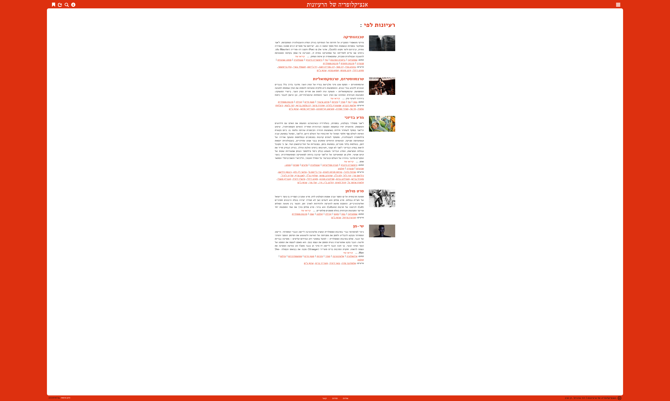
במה (355, 102)
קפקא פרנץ (333, 70)
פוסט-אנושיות (284, 60)
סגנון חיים (309, 102)
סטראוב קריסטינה (325, 109)
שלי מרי (313, 182)
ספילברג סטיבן (326, 179)
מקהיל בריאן (357, 179)
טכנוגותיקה (353, 37)
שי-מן (358, 226)
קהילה (299, 102)
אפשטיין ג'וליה (333, 105)
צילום (283, 256)
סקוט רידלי (358, 70)
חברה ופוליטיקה (330, 165)
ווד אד (353, 109)
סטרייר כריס (321, 263)
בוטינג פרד (350, 67)
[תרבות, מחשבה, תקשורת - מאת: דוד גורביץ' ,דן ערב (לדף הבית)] (337, 4)
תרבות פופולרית (330, 63)
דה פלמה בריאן (303, 105)
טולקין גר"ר (312, 175)
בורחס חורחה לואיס (332, 172)
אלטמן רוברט (349, 105)
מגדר (342, 102)
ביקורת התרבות (337, 60)
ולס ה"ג (338, 175)
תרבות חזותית (347, 63)
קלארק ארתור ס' (356, 182)
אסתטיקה (352, 60)
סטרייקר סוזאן (307, 109)
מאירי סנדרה (342, 109)
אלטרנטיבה (338, 256)
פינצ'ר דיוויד (299, 179)
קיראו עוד (300, 56)
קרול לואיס (340, 182)
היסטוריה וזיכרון (314, 60)
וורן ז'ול (347, 175)
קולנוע (341, 168)
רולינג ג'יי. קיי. (326, 182)
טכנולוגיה (298, 60)
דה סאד (340, 67)
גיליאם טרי (358, 175)
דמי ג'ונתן (289, 105)
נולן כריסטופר (285, 67)
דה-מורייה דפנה (327, 67)
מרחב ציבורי (323, 102)
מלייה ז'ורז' (287, 175)
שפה (312, 214)
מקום (336, 214)
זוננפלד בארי (299, 67)
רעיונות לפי (378, 25)
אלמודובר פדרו (349, 263)
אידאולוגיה (352, 256)
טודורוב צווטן (326, 175)
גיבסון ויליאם (285, 172)
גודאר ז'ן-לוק (300, 172)
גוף (326, 60)
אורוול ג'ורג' (350, 172)
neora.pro (65, 397)
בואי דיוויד (334, 263)
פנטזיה (360, 63)
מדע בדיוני (354, 117)
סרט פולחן (354, 191)
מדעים (305, 165)
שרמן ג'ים (322, 70)
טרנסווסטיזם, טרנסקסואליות (338, 79)
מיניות (335, 102)
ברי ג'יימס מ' (315, 172)
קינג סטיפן (345, 70)
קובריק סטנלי (284, 179)
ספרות (296, 165)
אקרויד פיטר (318, 105)
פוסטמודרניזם (295, 256)
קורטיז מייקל (349, 217)
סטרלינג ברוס (343, 179)
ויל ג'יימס (312, 67)
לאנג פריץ (300, 175)
